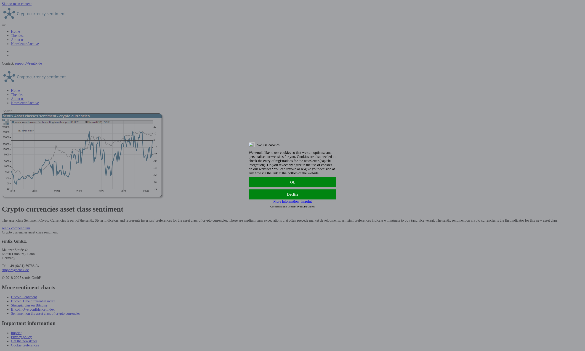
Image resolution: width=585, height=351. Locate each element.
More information (286, 201)
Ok (292, 182)
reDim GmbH (307, 206)
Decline (292, 194)
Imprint (306, 201)
